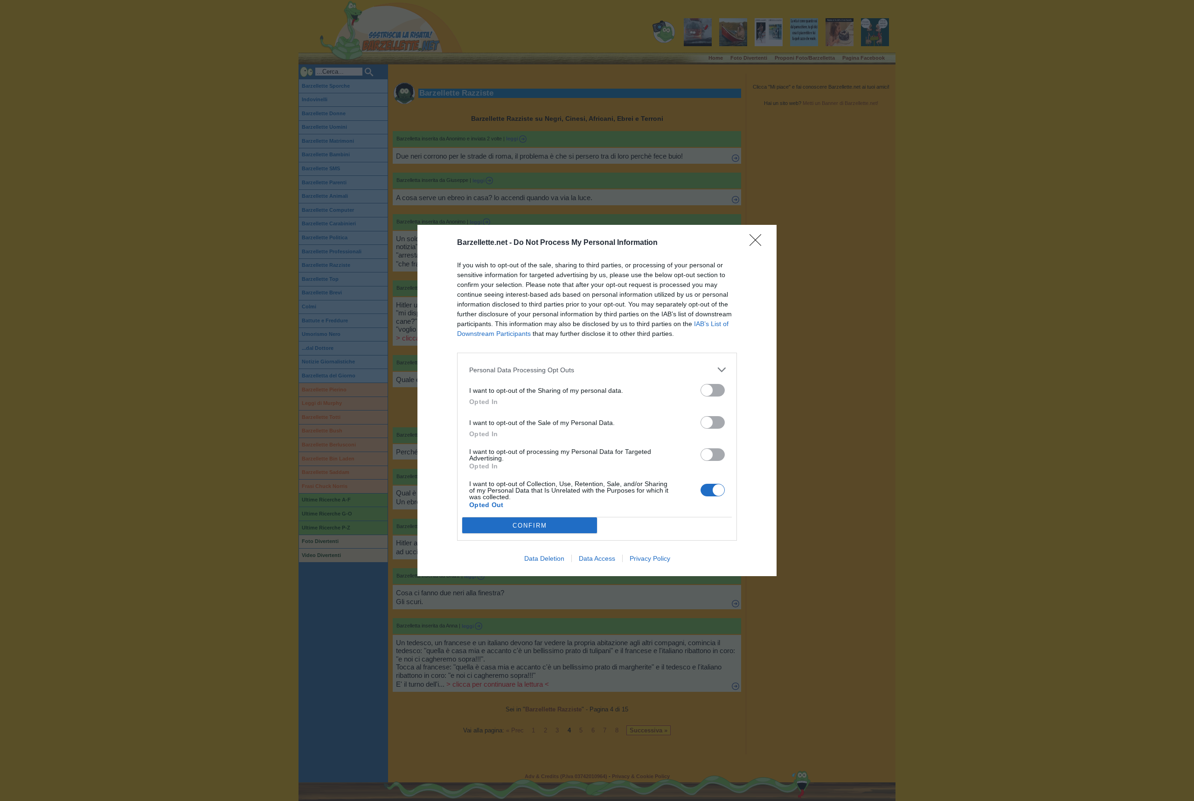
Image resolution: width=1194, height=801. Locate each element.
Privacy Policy (650, 558)
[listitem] (597, 370)
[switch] (713, 390)
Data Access (597, 558)
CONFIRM (530, 525)
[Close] (758, 243)
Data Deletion (544, 558)
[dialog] (597, 400)
